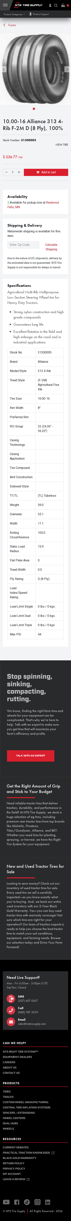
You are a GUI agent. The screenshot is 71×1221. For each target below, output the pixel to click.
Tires (7, 1091)
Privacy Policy (14, 1168)
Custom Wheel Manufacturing (25, 1102)
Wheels (8, 1128)
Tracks (8, 1097)
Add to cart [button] (48, 172)
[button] (14, 14)
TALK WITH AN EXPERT (30, 755)
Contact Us (11, 1073)
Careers (9, 1062)
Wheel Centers (14, 1118)
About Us (9, 1067)
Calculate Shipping (51, 247)
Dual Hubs (10, 1123)
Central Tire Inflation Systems (26, 1107)
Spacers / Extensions (19, 1112)
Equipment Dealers (17, 1057)
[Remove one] (6, 172)
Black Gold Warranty (20, 1158)
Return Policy (13, 1163)
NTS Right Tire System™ (20, 1051)
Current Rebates (16, 1147)
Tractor (11, 25)
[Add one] (19, 172)
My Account (12, 1174)
